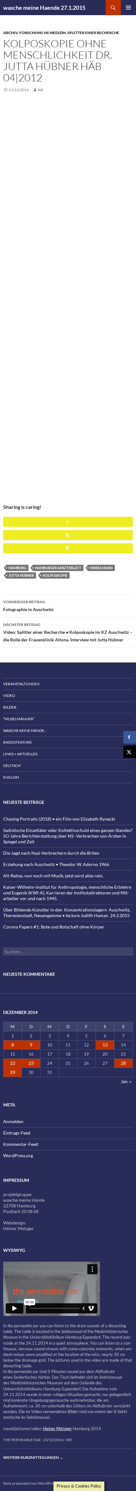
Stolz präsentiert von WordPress (30, 1483)
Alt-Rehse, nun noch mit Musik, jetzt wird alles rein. (53, 875)
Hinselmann (101, 568)
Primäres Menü (128, 7)
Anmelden (13, 1121)
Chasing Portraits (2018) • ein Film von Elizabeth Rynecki (59, 819)
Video (9, 695)
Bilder (9, 707)
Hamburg (17, 568)
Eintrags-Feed (16, 1132)
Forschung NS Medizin (42, 32)
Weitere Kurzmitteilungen (33, 1457)
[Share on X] (68, 535)
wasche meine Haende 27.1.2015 (44, 7)
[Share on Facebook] (68, 522)
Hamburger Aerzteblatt (58, 568)
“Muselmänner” (18, 718)
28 (123, 1063)
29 (12, 1072)
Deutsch (12, 765)
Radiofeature (17, 742)
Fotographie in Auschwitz (28, 605)
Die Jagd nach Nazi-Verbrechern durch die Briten (51, 853)
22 (12, 1063)
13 (105, 1044)
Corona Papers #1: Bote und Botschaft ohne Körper (53, 926)
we (41, 89)
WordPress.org (18, 1155)
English (11, 777)
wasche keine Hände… (25, 730)
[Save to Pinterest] (68, 548)
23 (31, 1063)
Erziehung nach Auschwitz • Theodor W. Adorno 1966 (56, 864)
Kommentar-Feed (20, 1144)
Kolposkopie (55, 575)
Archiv (10, 32)
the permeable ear (22, 1439)
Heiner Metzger (57, 1428)
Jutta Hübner (21, 575)
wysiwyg (14, 1250)
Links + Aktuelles (20, 753)
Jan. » (126, 1081)
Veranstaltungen (21, 683)
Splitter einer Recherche (93, 32)
